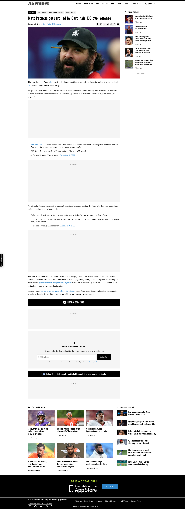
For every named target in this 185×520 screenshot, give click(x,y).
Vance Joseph (71, 12)
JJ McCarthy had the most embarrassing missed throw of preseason (38, 431)
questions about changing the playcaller (55, 283)
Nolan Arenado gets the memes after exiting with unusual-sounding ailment (143, 39)
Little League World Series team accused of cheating (138, 463)
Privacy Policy (93, 362)
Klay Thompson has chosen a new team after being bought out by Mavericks (143, 50)
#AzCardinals (36, 145)
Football (32, 12)
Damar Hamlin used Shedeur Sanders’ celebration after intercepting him (68, 464)
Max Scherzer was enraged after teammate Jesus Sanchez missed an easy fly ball (140, 452)
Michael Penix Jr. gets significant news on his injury (97, 429)
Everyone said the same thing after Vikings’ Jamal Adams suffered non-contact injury (144, 62)
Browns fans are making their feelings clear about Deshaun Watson (37, 464)
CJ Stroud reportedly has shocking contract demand (138, 441)
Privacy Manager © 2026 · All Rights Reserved (40, 503)
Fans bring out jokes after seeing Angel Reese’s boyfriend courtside (141, 422)
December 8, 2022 (67, 155)
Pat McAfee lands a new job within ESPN (141, 27)
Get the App (110, 486)
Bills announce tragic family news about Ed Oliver (96, 462)
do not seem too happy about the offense (58, 291)
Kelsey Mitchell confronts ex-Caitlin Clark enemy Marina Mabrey (142, 432)
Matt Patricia (42, 12)
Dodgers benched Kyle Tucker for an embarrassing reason (144, 17)
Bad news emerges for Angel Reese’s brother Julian (139, 413)
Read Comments (75, 302)
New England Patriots (56, 12)
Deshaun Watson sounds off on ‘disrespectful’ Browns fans (68, 429)
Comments (57, 24)
